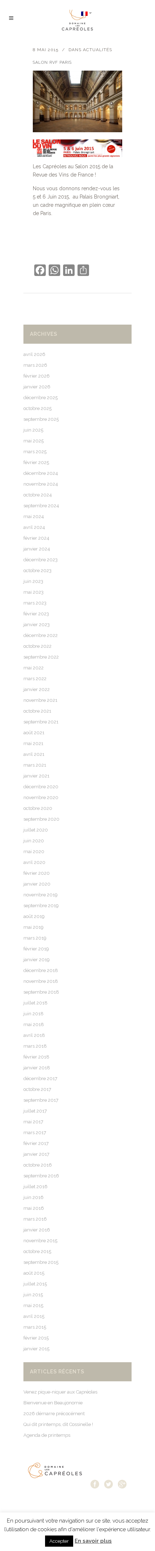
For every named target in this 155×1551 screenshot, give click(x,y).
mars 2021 (34, 765)
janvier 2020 (36, 884)
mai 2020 (33, 851)
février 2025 (36, 462)
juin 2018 (33, 1013)
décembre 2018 (40, 970)
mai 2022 (33, 667)
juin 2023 (33, 581)
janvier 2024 (36, 549)
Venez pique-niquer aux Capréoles (60, 1392)
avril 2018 (34, 1035)
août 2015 (33, 1273)
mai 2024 (33, 516)
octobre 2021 (37, 711)
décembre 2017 (40, 1078)
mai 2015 (33, 1305)
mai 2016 (33, 1208)
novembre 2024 (40, 484)
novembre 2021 (40, 700)
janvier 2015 (36, 1348)
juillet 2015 (35, 1284)
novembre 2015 (40, 1240)
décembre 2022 (40, 635)
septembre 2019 (41, 905)
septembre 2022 (41, 657)
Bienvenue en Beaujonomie (53, 1402)
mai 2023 (33, 592)
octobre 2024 (37, 495)
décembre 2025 (40, 397)
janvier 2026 (36, 386)
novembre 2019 (40, 894)
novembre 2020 (40, 797)
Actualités (97, 49)
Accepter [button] (59, 1541)
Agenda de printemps (46, 1435)
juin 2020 (33, 840)
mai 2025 (33, 441)
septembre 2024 (41, 505)
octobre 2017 (37, 1089)
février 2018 (36, 1057)
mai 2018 (33, 1024)
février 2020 (36, 873)
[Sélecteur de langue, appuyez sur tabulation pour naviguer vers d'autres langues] (86, 13)
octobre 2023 (37, 570)
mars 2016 (35, 1219)
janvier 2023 (36, 624)
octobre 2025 (37, 408)
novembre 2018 (40, 981)
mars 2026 (35, 365)
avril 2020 (34, 862)
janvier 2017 (36, 1154)
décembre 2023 (40, 559)
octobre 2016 (37, 1165)
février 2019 (36, 948)
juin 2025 (33, 430)
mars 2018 (35, 1046)
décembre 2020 (40, 786)
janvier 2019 (36, 959)
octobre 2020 (37, 808)
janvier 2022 (36, 689)
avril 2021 (33, 754)
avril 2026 (34, 354)
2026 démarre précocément (54, 1413)
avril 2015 (33, 1316)
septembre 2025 (41, 419)
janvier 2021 (36, 776)
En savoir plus (93, 1541)
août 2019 (34, 916)
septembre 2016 (41, 1175)
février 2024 (36, 538)
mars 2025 (34, 451)
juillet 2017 (35, 1111)
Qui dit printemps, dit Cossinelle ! (58, 1424)
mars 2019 (34, 938)
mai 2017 (33, 1121)
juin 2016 (33, 1197)
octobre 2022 (37, 646)
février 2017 (36, 1143)
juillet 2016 (35, 1186)
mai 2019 (33, 927)
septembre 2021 (40, 722)
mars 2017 (34, 1132)
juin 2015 (33, 1294)
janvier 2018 (36, 1067)
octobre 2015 (37, 1251)
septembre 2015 (40, 1262)
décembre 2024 (40, 473)
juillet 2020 (35, 830)
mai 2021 (33, 743)
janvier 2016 (36, 1230)
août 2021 (33, 732)
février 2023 (36, 613)
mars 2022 (34, 678)
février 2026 (36, 376)
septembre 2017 (40, 1100)
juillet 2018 (35, 1003)
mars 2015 (34, 1327)
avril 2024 (34, 527)
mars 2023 (34, 603)
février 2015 (36, 1338)
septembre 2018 (41, 992)
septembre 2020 (41, 819)
